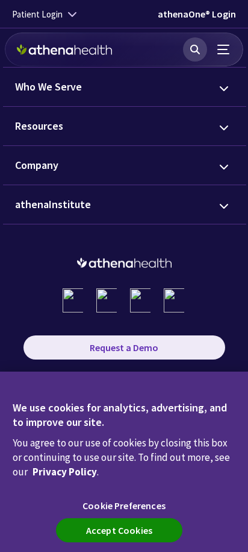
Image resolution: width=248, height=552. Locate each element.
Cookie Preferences (124, 506)
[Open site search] (195, 49)
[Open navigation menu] (224, 49)
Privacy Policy (65, 471)
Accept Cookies (119, 530)
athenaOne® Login (197, 14)
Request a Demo (124, 347)
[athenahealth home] (64, 49)
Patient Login (37, 14)
